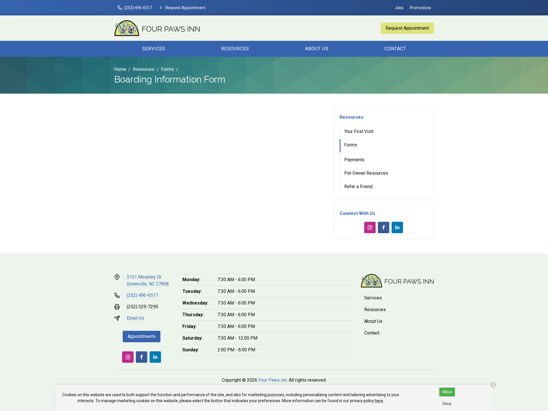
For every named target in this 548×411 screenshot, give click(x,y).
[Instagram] (370, 227)
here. (379, 400)
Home (120, 69)
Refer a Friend (358, 186)
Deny (447, 403)
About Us (317, 48)
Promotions (420, 7)
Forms (167, 69)
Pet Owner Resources (366, 173)
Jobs (399, 7)
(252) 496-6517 (142, 295)
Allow (447, 392)
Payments (354, 159)
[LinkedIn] (397, 227)
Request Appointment (407, 28)
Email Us (135, 318)
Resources (235, 48)
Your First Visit (358, 131)
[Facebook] (383, 227)
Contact (395, 48)
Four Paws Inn (272, 380)
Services (153, 48)
